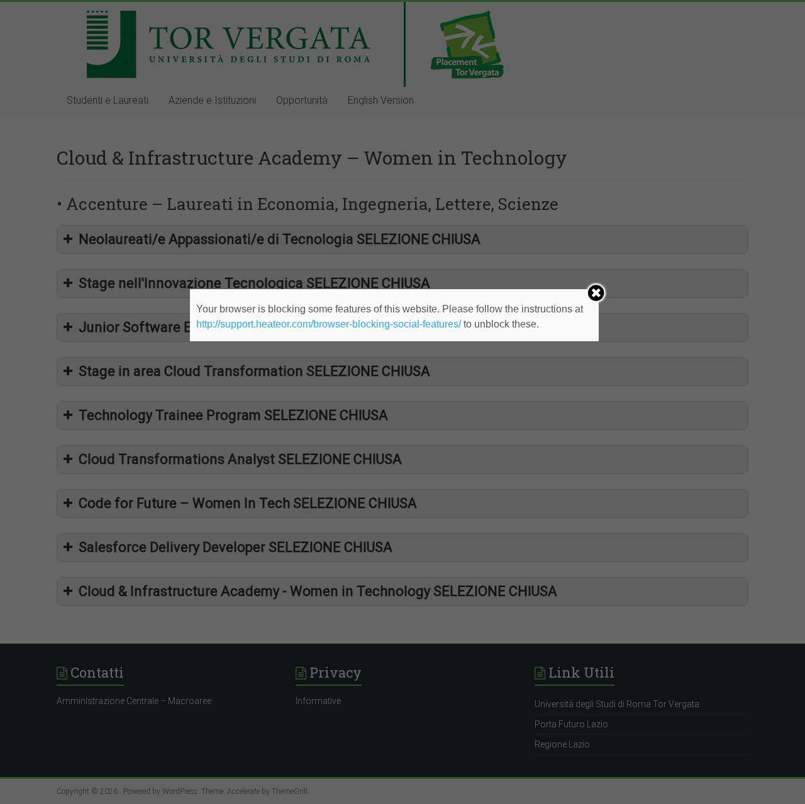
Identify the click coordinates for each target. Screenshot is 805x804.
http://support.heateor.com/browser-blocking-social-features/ (328, 324)
